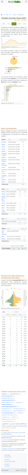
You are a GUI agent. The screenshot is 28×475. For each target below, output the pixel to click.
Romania (4, 142)
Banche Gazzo (5, 436)
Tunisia (3, 203)
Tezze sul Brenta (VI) (8, 421)
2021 (9, 24)
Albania (3, 144)
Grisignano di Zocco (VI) (9, 419)
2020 (3, 24)
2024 (24, 24)
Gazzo (14, 14)
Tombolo (15, 417)
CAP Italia (7, 459)
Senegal (3, 194)
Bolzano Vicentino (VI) (8, 402)
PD (10, 14)
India (3, 221)
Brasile (3, 238)
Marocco (4, 191)
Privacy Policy (8, 457)
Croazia (3, 173)
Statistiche (21, 14)
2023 (19, 24)
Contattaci (7, 466)
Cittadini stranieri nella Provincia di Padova (12, 432)
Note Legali (7, 455)
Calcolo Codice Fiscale (10, 461)
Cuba (3, 236)
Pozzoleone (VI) (7, 408)
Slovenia (4, 179)
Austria (3, 182)
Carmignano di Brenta (8, 398)
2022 (14, 24)
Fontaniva (19, 402)
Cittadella (20, 413)
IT (4, 14)
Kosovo (3, 146)
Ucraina (3, 149)
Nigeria (3, 205)
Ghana (3, 207)
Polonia (3, 167)
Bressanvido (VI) (7, 410)
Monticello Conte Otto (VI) (9, 415)
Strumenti (7, 464)
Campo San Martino (19, 410)
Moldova (3, 151)
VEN (7, 14)
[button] (26, 1)
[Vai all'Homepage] (14, 1)
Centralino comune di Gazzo (9, 448)
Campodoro (6, 417)
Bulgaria (4, 157)
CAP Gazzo (5, 439)
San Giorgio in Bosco (19, 408)
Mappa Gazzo (5, 443)
